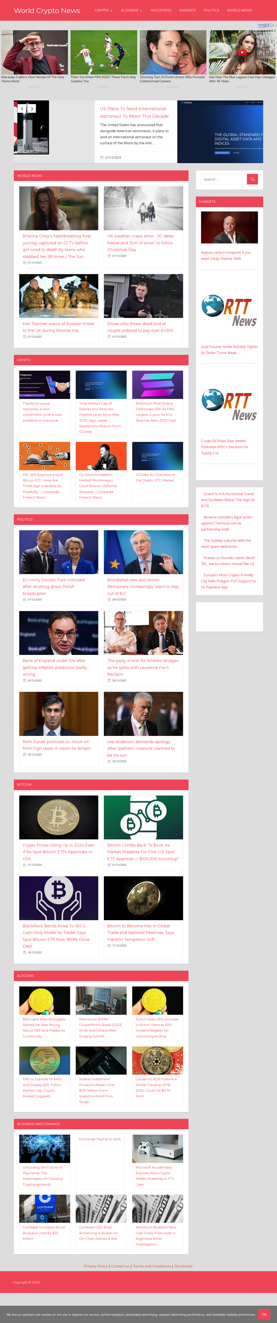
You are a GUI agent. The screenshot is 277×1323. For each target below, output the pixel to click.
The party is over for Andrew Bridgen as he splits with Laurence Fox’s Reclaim (143, 694)
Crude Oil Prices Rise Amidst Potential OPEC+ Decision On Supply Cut (224, 472)
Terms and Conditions (152, 1292)
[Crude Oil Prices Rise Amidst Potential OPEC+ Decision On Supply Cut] (229, 404)
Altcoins (25, 1002)
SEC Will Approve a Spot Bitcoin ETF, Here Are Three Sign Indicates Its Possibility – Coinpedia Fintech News (43, 512)
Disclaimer (183, 1292)
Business (129, 10)
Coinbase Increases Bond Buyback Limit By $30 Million (44, 1259)
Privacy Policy (96, 1292)
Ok (264, 1314)
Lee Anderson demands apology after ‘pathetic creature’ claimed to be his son (141, 774)
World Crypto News (47, 10)
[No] (271, 1314)
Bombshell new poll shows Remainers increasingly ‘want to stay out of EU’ (143, 613)
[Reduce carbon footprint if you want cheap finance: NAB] (229, 240)
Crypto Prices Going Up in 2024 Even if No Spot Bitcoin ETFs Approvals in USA (59, 878)
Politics (211, 10)
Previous (22, 108)
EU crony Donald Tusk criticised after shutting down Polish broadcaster (220, 116)
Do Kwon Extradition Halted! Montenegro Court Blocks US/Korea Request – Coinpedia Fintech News (98, 512)
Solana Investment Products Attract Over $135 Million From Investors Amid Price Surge (97, 1116)
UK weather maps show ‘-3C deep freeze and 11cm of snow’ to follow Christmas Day (140, 269)
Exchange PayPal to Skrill (100, 1165)
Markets (187, 10)
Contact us (120, 1292)
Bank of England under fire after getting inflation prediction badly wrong (55, 694)
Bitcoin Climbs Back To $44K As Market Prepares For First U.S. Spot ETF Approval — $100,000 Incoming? (143, 878)
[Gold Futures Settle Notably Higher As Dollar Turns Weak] (229, 309)
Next (31, 108)
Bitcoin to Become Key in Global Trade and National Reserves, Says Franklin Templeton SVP (140, 959)
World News (239, 10)
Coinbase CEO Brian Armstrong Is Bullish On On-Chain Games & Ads (98, 1259)
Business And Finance (38, 1150)
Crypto (102, 10)
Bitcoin (24, 811)
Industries (161, 10)
